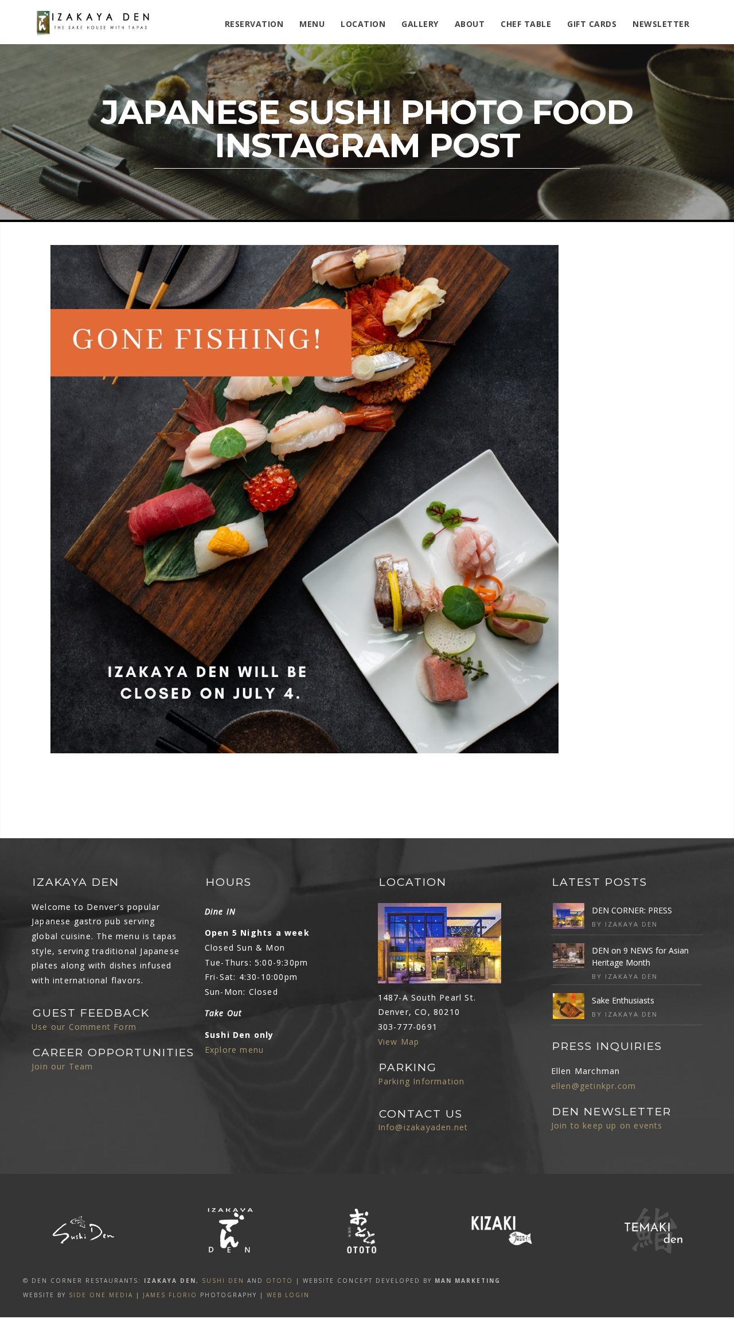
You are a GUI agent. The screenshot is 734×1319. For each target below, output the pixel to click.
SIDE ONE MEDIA (101, 1295)
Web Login (288, 1295)
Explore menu (234, 1049)
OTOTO (279, 1281)
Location (363, 23)
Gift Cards (591, 23)
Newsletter (661, 23)
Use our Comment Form (84, 1026)
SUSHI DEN (223, 1281)
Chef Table (526, 23)
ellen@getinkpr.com (594, 1085)
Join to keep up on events (607, 1125)
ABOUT (470, 23)
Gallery (420, 23)
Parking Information (421, 1081)
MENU (312, 23)
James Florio (170, 1295)
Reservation (254, 23)
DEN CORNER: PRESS (632, 910)
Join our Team (62, 1066)
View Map (399, 1041)
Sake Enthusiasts (623, 1000)
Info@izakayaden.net (423, 1127)
